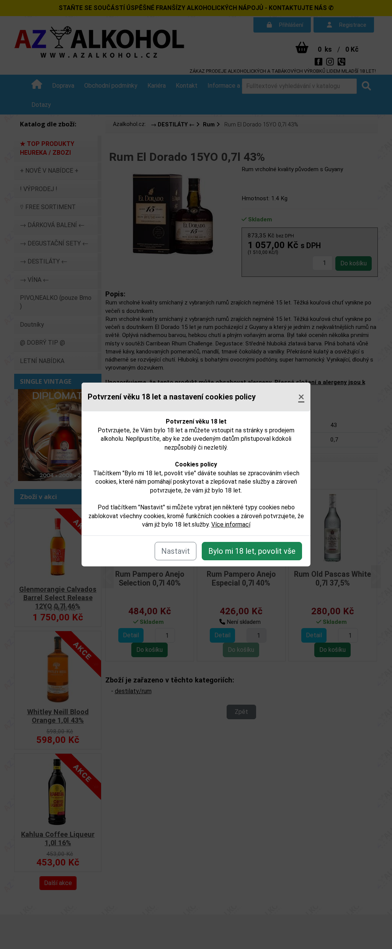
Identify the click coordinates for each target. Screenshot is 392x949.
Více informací (230, 524)
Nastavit (175, 551)
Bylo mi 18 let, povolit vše (252, 551)
